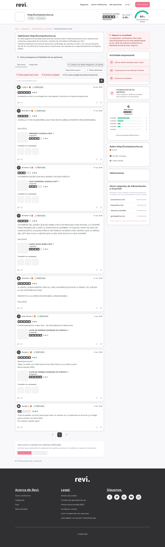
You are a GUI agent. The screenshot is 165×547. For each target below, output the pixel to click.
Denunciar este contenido (30, 461)
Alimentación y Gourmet (42, 29)
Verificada (39, 87)
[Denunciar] (101, 102)
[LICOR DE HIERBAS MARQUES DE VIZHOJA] (23, 334)
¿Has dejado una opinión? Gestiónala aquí (78, 518)
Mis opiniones (116, 4)
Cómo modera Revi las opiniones (75, 513)
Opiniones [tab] (21, 65)
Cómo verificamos (99, 4)
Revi (16, 29)
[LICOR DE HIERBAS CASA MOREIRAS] (21, 390)
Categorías (25, 29)
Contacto (41, 18)
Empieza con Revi (24, 453)
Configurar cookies (69, 509)
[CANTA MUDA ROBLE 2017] (21, 151)
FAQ (17, 505)
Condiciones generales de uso (73, 500)
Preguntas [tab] (33, 65)
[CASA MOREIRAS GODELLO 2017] (28, 151)
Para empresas (142, 4)
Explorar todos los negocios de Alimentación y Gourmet (128, 221)
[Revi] (22, 4)
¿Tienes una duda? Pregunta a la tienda (86, 65)
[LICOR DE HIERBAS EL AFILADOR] (28, 390)
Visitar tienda (117, 161)
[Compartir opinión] (96, 102)
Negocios (84, 4)
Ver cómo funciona (40, 453)
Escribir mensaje (119, 156)
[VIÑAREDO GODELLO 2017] (23, 137)
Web (32, 18)
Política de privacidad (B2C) (72, 505)
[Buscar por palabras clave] (101, 81)
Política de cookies (69, 496)
